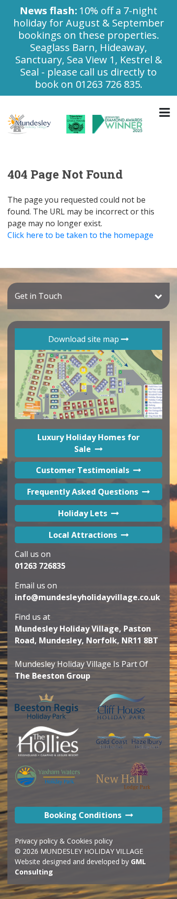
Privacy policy (36, 841)
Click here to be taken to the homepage (80, 235)
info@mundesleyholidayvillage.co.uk (87, 597)
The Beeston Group (52, 675)
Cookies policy (90, 841)
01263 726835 (40, 565)
